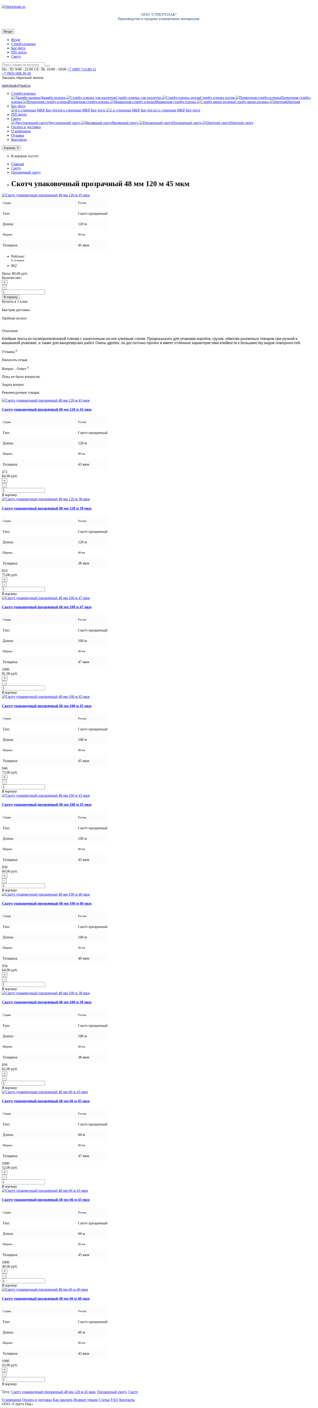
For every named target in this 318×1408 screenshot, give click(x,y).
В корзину (11, 297)
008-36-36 (16, 73)
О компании (21, 131)
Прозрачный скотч (26, 172)
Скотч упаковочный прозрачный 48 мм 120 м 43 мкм (46, 409)
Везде (15, 40)
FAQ (114, 1400)
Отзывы (17, 135)
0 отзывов (17, 260)
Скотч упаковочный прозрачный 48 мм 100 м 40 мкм (46, 903)
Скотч (16, 56)
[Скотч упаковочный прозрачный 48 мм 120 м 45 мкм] (46, 195)
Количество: (11, 278)
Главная (17, 164)
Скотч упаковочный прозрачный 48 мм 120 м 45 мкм (53, 1392)
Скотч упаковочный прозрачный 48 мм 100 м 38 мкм (46, 1002)
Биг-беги (18, 48)
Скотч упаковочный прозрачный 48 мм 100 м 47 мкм (46, 607)
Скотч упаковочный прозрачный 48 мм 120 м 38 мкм (46, 508)
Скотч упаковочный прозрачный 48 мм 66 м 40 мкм (46, 1298)
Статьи (104, 1400)
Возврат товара (86, 1400)
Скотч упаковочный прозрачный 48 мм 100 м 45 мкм (46, 706)
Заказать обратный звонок (23, 78)
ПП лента (19, 52)
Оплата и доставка (26, 127)
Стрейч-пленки (23, 44)
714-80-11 (81, 69)
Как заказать (63, 1400)
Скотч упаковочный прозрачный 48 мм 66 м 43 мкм (46, 1200)
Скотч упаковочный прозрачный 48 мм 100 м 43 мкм (46, 804)
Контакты (19, 139)
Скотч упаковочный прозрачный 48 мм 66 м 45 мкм (46, 1101)
